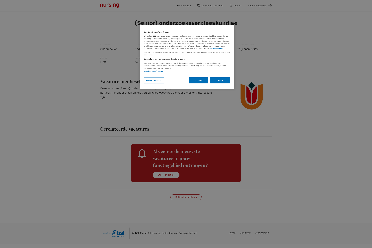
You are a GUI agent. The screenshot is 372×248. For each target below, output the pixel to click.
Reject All (198, 80)
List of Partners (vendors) (153, 71)
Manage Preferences (154, 80)
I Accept (220, 80)
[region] (187, 57)
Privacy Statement (216, 48)
